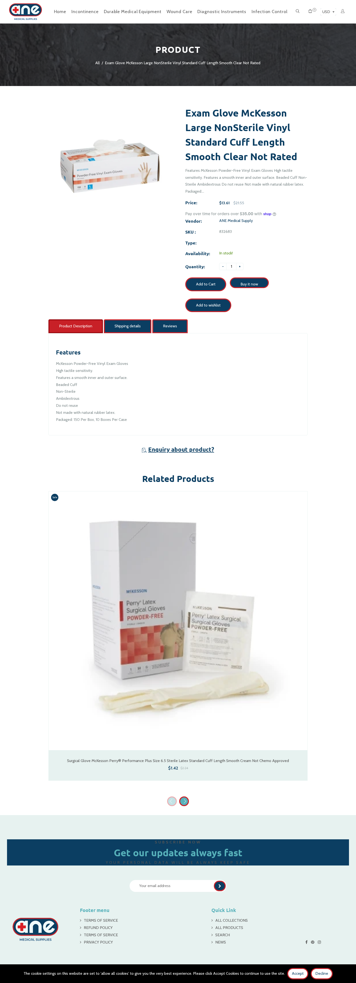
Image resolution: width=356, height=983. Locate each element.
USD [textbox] (326, 11)
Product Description (75, 326)
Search (222, 935)
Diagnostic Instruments (221, 11)
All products (229, 927)
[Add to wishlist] (301, 627)
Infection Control (269, 11)
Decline (321, 973)
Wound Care (179, 11)
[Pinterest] (313, 942)
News (220, 942)
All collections (231, 920)
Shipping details (128, 326)
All (97, 63)
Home (60, 11)
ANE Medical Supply (236, 220)
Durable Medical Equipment (133, 11)
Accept (298, 973)
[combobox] (328, 12)
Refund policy (98, 927)
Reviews (170, 326)
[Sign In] (343, 11)
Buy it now (249, 284)
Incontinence (85, 11)
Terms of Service (101, 920)
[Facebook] (307, 942)
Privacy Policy (98, 942)
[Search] (298, 11)
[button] (184, 801)
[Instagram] (320, 942)
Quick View (178, 743)
